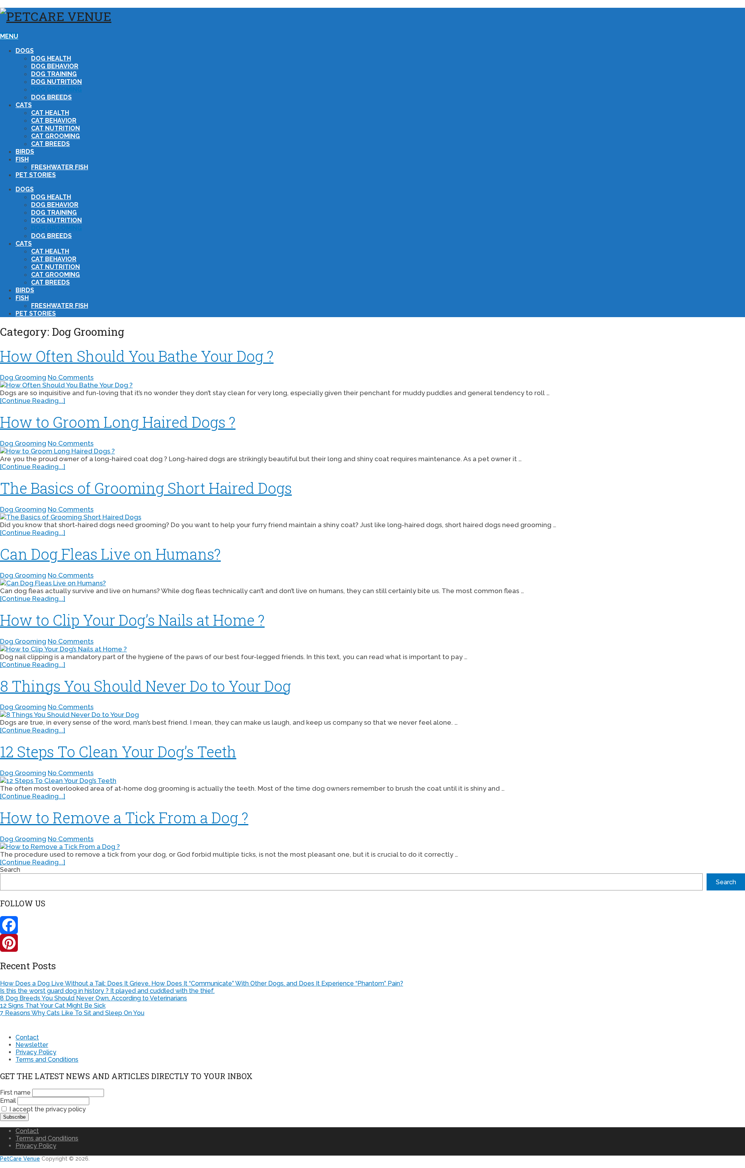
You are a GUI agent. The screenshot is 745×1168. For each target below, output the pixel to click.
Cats (24, 105)
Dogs (25, 50)
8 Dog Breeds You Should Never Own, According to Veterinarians (93, 998)
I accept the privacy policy (47, 1109)
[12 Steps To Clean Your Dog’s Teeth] (372, 780)
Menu (9, 36)
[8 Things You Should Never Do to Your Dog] (372, 715)
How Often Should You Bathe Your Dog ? (137, 356)
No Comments (71, 377)
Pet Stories (36, 175)
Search (10, 869)
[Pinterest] (372, 943)
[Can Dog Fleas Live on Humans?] (372, 583)
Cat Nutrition (55, 128)
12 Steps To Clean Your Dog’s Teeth (118, 751)
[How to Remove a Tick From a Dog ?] (372, 846)
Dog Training (54, 74)
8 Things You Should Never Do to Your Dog (145, 686)
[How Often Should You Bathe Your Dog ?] (372, 385)
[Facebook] (372, 925)
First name (15, 1092)
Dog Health (51, 58)
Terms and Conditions (47, 1059)
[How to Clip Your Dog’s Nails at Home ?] (372, 649)
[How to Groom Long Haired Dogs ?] (372, 451)
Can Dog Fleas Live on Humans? (110, 554)
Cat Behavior (53, 120)
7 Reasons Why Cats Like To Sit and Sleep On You (72, 1013)
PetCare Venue (20, 1159)
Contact (27, 1037)
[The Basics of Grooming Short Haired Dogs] (372, 517)
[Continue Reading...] (32, 400)
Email (8, 1100)
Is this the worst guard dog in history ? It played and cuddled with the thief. (107, 990)
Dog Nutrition (56, 81)
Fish (22, 159)
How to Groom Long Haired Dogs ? (118, 422)
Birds (25, 151)
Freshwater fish (59, 167)
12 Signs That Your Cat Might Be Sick (53, 1005)
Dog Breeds (51, 97)
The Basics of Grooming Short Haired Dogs (146, 488)
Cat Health (50, 112)
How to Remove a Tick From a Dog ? (124, 817)
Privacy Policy (36, 1052)
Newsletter (32, 1044)
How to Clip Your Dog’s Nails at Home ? (132, 620)
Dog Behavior (54, 66)
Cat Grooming (55, 136)
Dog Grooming (56, 89)
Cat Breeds (50, 144)
